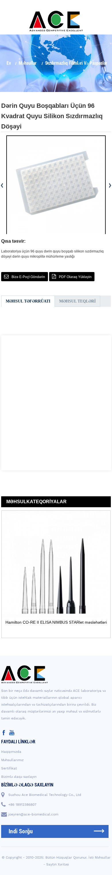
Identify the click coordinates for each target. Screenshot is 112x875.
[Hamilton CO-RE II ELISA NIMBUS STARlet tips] (56, 564)
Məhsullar (27, 63)
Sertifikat (9, 768)
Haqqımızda (11, 752)
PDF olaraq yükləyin (75, 277)
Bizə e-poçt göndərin (28, 277)
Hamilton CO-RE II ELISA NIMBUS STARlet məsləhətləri (56, 622)
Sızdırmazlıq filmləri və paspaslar (76, 63)
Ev (9, 63)
